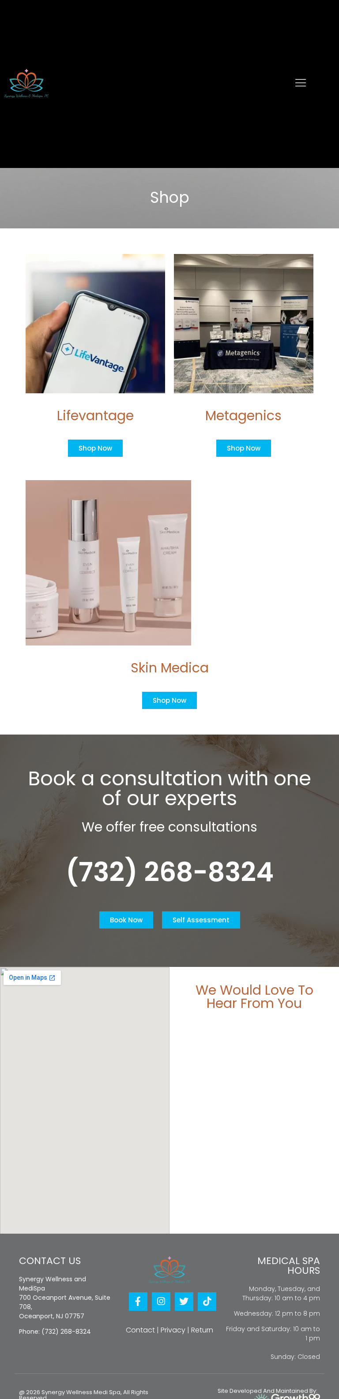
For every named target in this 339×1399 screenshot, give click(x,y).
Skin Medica (170, 667)
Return (202, 1330)
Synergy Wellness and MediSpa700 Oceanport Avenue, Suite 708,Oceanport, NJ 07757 (64, 1298)
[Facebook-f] (138, 1301)
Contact (140, 1330)
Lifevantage (95, 415)
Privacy (173, 1330)
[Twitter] (184, 1301)
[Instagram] (161, 1301)
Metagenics (243, 415)
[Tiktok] (207, 1301)
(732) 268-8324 (170, 872)
